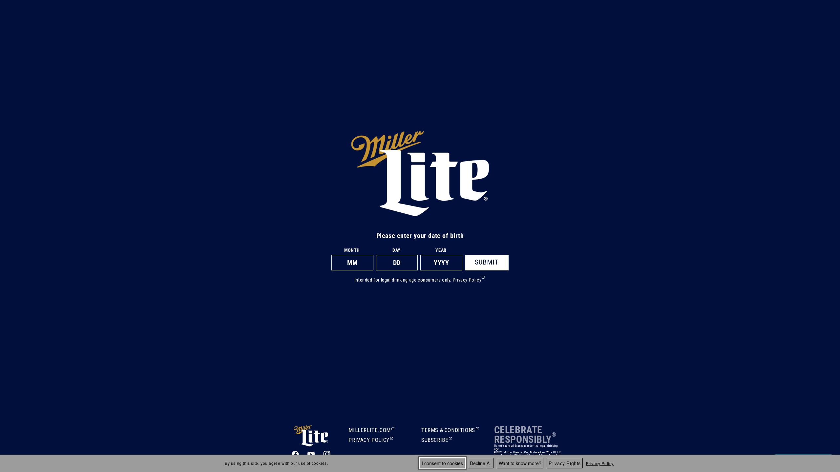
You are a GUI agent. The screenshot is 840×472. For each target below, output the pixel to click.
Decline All (481, 463)
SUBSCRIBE (435, 440)
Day (396, 250)
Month (352, 250)
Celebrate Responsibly (523, 434)
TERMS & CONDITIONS (448, 430)
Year (440, 250)
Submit (487, 262)
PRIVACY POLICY (368, 440)
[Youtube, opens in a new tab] (311, 454)
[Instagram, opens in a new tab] (327, 454)
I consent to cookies (442, 463)
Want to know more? (520, 463)
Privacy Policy (600, 463)
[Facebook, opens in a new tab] (295, 454)
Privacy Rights (565, 463)
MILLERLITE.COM (369, 430)
